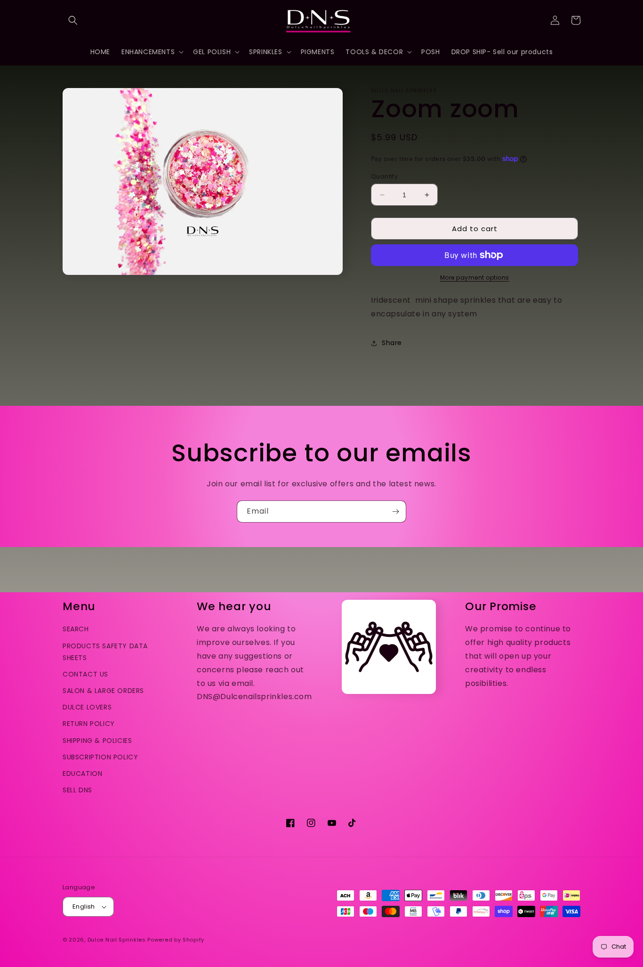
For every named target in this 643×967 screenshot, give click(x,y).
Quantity (384, 176)
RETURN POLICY (89, 723)
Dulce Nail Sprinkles (117, 939)
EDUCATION (82, 773)
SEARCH (76, 629)
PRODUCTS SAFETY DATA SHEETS (105, 651)
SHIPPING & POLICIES (97, 740)
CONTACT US (85, 674)
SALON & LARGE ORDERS (103, 690)
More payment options (474, 278)
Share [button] (392, 342)
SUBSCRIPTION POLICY (100, 757)
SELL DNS (77, 790)
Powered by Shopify (175, 939)
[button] (73, 20)
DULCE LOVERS (87, 707)
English (83, 906)
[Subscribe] (395, 511)
